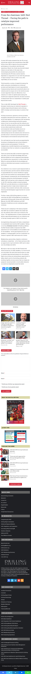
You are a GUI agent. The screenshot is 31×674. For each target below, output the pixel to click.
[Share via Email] (14, 268)
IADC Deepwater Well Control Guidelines (11, 621)
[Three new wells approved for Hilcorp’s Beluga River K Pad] (5, 458)
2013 (7, 8)
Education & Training (6, 602)
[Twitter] (7, 268)
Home (3, 8)
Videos (2, 509)
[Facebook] (3, 268)
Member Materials (5, 604)
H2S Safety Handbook (6, 618)
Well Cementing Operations (8, 634)
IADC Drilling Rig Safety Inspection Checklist (12, 628)
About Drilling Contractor (7, 495)
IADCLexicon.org (5, 547)
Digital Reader (4, 505)
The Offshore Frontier (6, 535)
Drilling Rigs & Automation (7, 521)
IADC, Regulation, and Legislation (11, 11)
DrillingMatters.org (5, 545)
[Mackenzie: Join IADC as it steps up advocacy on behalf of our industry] (8, 335)
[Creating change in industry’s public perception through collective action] (23, 317)
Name (3, 373)
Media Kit (3, 498)
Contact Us (3, 500)
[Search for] (29, 3)
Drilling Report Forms (6, 595)
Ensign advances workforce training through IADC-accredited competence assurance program (8, 325)
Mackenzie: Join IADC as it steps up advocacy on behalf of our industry (7, 342)
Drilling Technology (6, 597)
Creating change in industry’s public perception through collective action (21, 325)
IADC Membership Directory (8, 552)
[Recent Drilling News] (15, 423)
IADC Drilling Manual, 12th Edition (9, 623)
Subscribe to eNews (15, 484)
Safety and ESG (4, 533)
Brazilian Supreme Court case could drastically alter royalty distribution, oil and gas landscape (23, 342)
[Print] (17, 268)
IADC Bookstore (5, 550)
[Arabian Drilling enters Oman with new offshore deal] (5, 471)
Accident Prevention (6, 590)
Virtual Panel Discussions (7, 511)
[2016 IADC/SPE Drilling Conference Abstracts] (5, 465)
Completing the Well (6, 519)
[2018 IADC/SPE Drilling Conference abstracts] (5, 452)
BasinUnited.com (5, 543)
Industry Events (5, 554)
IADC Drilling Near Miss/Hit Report (9, 625)
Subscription (4, 606)
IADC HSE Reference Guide (7, 630)
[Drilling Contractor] (15, 2)
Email (3, 378)
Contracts (3, 592)
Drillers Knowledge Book (7, 616)
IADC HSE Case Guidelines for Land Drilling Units (13, 656)
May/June (22, 11)
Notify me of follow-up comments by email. (13, 384)
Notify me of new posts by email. (10, 387)
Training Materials (5, 608)
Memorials (3, 507)
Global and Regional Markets (8, 524)
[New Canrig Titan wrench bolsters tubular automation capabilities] (5, 478)
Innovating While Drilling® (8, 528)
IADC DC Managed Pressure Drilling (9, 642)
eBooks (3, 599)
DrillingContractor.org (8, 666)
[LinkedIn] (10, 268)
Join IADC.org (4, 557)
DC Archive (4, 502)
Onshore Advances (5, 531)
